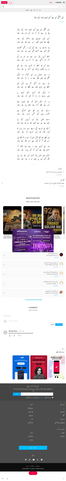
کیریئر (32, 419)
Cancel (52, 324)
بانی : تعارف (30, 412)
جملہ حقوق (27, 466)
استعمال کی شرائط (32, 466)
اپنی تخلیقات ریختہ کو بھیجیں (60, 422)
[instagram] (29, 459)
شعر (37, 10)
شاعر (40, 10)
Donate (10, 2)
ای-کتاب (27, 10)
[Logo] (58, 3)
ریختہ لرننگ (62, 436)
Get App (4, 2)
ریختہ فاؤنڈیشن (30, 408)
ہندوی (32, 432)
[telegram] (25, 459)
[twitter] (37, 459)
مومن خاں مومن (61, 21)
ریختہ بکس (31, 440)
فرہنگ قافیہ (62, 412)
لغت (34, 10)
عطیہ (64, 408)
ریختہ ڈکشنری (30, 436)
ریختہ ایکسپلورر (30, 422)
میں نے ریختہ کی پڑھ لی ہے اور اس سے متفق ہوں (38, 397)
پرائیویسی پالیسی (42, 397)
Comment (59, 324)
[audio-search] (3, 6)
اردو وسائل (62, 419)
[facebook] (41, 459)
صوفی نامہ (63, 432)
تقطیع (64, 415)
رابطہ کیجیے (31, 415)
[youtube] (33, 459)
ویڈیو (31, 10)
